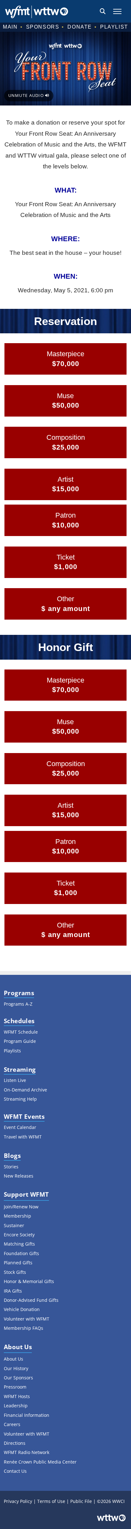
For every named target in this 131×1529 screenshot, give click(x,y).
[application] (65, 68)
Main (10, 27)
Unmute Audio (26, 95)
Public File (81, 1501)
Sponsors (42, 27)
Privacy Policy (18, 1501)
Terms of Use (51, 1501)
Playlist (114, 27)
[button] (102, 11)
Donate (79, 27)
